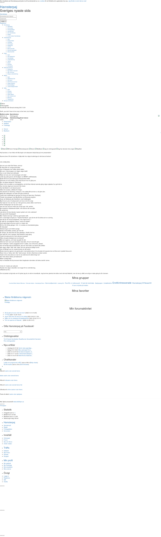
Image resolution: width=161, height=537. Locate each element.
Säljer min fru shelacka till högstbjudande (17, 318)
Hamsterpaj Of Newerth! (142, 283)
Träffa (5, 88)
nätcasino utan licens (11, 380)
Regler (9, 34)
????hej (7, 315)
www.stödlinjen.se (18, 402)
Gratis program (11, 83)
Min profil (8, 460)
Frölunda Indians (30, 283)
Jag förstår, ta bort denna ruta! (77, 1)
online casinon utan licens (14, 389)
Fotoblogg (7, 125)
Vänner (6, 129)
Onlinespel (10, 44)
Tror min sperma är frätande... (13, 320)
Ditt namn (9, 80)
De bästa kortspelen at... (25, 352)
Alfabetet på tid (11, 78)
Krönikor (9, 64)
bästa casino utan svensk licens (9, 375)
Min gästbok (7, 463)
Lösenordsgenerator (12, 86)
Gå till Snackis (24, 364)
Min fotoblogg (8, 465)
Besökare (6, 131)
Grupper (6, 456)
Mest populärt (10, 48)
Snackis (9, 91)
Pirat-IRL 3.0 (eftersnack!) (72, 283)
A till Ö (9, 47)
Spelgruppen (99, 283)
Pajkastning (10, 99)
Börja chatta (33, 362)
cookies (42, 1)
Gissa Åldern (10, 94)
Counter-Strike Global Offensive (17, 283)
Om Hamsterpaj (11, 33)
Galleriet (9, 93)
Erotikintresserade (121, 282)
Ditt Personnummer (12, 82)
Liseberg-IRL (60, 283)
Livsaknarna (108, 283)
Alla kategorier (11, 56)
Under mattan (8, 444)
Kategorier (10, 45)
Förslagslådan (11, 29)
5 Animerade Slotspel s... (25, 354)
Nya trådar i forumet (12, 70)
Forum (6, 440)
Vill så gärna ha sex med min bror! (15, 313)
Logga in (6, 476)
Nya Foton (7, 452)
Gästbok (6, 123)
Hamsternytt (10, 31)
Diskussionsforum (8, 67)
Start (8, 39)
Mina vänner (7, 469)
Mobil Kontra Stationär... (25, 355)
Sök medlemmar (11, 96)
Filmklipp (9, 42)
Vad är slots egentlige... (25, 348)
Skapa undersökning (12, 74)
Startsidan (10, 26)
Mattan (5, 75)
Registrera (7, 478)
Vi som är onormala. (87, 283)
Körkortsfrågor (11, 85)
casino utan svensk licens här (13, 385)
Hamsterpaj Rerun (39, 283)
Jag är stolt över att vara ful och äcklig (16, 316)
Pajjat (5, 53)
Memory (9, 97)
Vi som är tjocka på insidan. (80, 285)
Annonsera (10, 28)
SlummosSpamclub (51, 283)
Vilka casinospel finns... (25, 350)
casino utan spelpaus (16, 394)
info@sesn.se (97, 484)
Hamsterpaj (7, 25)
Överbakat (10, 66)
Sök (5, 480)
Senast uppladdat (11, 50)
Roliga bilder (10, 40)
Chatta (6, 482)
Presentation (7, 121)
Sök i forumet (10, 72)
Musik (8, 63)
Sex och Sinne (8, 442)
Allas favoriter (10, 51)
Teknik (9, 61)
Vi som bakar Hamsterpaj (13, 36)
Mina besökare (8, 467)
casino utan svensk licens (12, 371)
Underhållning (7, 37)
